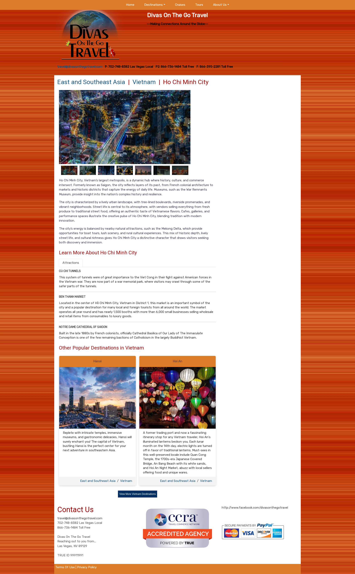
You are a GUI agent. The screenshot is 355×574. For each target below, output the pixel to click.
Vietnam (144, 82)
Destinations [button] (153, 5)
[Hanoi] (97, 397)
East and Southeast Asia (91, 82)
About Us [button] (220, 5)
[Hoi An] (177, 397)
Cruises (180, 5)
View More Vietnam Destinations (137, 494)
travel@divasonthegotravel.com (79, 518)
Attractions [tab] (70, 263)
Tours (199, 5)
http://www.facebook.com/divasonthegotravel (255, 507)
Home (130, 5)
